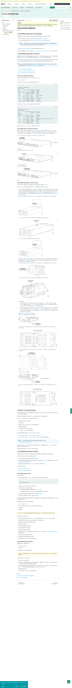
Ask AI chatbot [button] (12, 1)
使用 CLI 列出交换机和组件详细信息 (25, 68)
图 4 (33, 189)
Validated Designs (29, 7)
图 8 (26, 260)
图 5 (39, 190)
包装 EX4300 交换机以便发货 (24, 468)
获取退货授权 (35, 458)
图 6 (36, 192)
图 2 (43, 131)
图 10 (38, 307)
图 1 (37, 130)
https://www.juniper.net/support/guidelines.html (41, 50)
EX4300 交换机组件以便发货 (51, 531)
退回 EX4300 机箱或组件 (8, 32)
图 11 (33, 304)
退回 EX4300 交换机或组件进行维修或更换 (66, 23)
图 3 (33, 133)
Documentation (6, 7)
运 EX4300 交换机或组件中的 (26, 48)
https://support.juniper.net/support (35, 435)
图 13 (51, 308)
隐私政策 (3, 686)
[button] (68, 681)
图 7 (23, 258)
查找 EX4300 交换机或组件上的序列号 (66, 26)
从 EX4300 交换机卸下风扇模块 (28, 261)
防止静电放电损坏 (41, 463)
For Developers (39, 7)
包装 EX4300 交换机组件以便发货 (25, 470)
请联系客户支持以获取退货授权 (65, 27)
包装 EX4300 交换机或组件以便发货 (66, 29)
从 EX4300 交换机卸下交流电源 (46, 193)
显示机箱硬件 (37, 125)
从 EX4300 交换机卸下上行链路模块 (28, 313)
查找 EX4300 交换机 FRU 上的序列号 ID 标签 (27, 72)
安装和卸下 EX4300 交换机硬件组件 (37, 65)
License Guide (14, 7)
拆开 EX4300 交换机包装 (22, 577)
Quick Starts (22, 7)
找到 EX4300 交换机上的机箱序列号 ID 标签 (27, 70)
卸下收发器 (37, 495)
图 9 (46, 303)
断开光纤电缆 (39, 493)
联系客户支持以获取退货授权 (42, 40)
